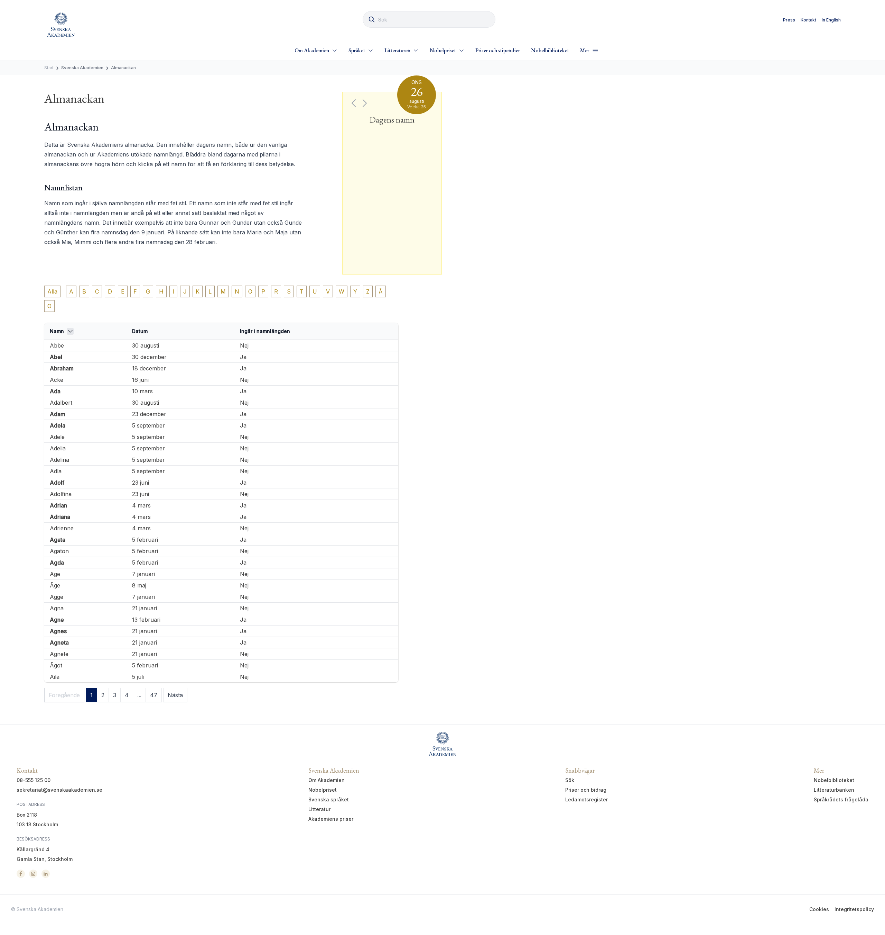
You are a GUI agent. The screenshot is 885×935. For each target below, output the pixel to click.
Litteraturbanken (834, 790)
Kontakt (808, 20)
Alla (52, 291)
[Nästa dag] (364, 103)
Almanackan (123, 67)
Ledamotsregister (586, 799)
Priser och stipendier (497, 50)
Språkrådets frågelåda (841, 799)
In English (831, 20)
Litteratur (319, 809)
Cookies (819, 909)
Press (789, 20)
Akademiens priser (330, 819)
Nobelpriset (322, 790)
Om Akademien (326, 780)
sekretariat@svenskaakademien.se (59, 790)
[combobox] (429, 19)
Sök (569, 780)
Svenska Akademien (82, 67)
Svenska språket (328, 799)
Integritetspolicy (854, 909)
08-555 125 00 (33, 780)
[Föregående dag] (353, 103)
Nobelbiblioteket (550, 50)
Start (49, 67)
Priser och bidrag (585, 790)
